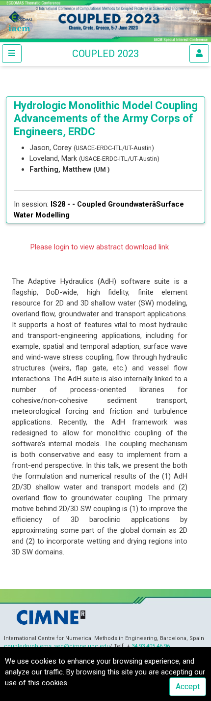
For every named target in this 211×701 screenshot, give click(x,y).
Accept (188, 686)
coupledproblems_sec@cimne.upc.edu (57, 646)
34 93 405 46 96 (151, 646)
